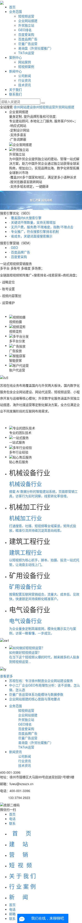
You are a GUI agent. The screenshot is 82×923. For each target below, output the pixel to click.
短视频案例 (26, 66)
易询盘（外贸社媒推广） (35, 48)
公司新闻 (24, 75)
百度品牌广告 (27, 39)
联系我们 (15, 94)
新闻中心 (15, 71)
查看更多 (6, 676)
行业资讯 (24, 80)
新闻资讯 (15, 751)
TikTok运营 (26, 52)
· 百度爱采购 (18, 256)
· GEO (13, 247)
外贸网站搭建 (64, 107)
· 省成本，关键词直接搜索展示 (30, 236)
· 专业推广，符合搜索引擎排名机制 (34, 231)
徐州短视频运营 (44, 107)
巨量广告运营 (27, 43)
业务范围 (15, 11)
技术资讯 (24, 85)
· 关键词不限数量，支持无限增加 (32, 222)
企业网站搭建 (27, 20)
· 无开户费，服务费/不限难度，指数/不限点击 (41, 227)
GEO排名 (25, 30)
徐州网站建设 (23, 107)
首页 (12, 7)
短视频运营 (26, 16)
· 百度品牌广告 (19, 252)
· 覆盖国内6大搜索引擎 (25, 217)
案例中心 (15, 57)
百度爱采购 (26, 34)
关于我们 (15, 89)
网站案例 (24, 62)
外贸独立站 (26, 25)
